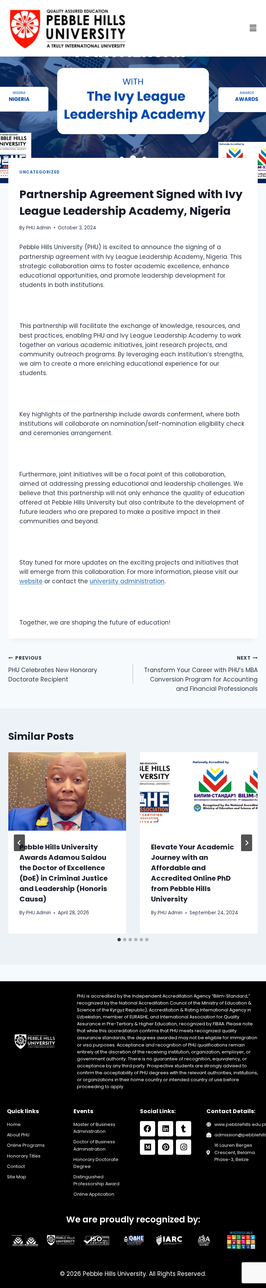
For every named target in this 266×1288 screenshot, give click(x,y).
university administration (127, 581)
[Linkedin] (165, 1128)
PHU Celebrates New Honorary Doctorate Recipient (52, 669)
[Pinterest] (165, 1147)
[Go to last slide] (19, 842)
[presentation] (67, 791)
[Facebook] (147, 1128)
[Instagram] (183, 1147)
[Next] (246, 842)
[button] (253, 28)
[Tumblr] (183, 1128)
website (31, 581)
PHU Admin (38, 227)
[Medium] (147, 1147)
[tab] (119, 939)
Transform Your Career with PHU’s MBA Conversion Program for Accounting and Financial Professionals (201, 674)
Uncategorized (39, 172)
